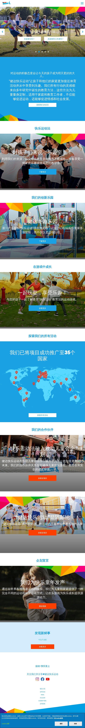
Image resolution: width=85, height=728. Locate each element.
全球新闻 (42, 704)
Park (42, 695)
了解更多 (42, 172)
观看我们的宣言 (42, 105)
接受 (61, 723)
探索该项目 (42, 478)
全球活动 (42, 692)
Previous (2, 32)
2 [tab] (39, 52)
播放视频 (42, 606)
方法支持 (42, 698)
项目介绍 (42, 689)
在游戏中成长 (42, 700)
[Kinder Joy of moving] (8, 3)
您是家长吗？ (29, 39)
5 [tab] (48, 52)
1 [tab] (36, 52)
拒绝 (75, 723)
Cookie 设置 (5, 723)
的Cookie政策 (58, 718)
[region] (42, 720)
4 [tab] (45, 52)
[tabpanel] (42, 32)
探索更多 (42, 308)
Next (82, 32)
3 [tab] (42, 52)
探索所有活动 (42, 415)
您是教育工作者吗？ (56, 39)
